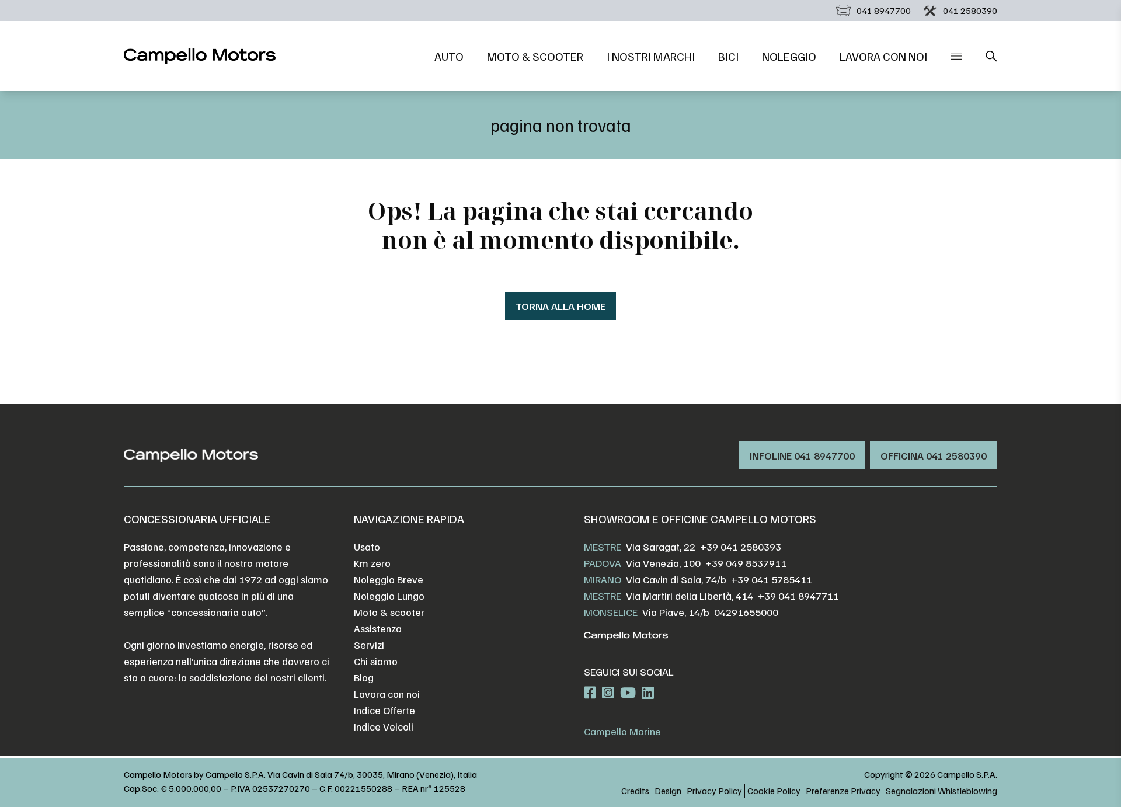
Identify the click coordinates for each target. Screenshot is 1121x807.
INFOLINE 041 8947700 (802, 455)
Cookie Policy (773, 790)
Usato (367, 546)
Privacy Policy (714, 790)
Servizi (369, 644)
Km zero (372, 562)
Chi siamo (376, 661)
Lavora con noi (883, 56)
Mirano (602, 579)
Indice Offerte (384, 710)
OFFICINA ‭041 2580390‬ (933, 455)
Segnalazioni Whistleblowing (941, 790)
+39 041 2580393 (740, 546)
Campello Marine (622, 731)
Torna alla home (560, 306)
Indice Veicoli (383, 726)
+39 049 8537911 (745, 562)
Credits (635, 790)
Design (668, 790)
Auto (449, 56)
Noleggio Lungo (389, 595)
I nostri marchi (651, 56)
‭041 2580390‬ (970, 10)
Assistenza (378, 628)
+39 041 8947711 (798, 595)
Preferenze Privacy (843, 790)
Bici (728, 56)
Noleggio (789, 56)
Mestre (602, 546)
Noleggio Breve (388, 579)
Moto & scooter (535, 56)
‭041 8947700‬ (884, 10)
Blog (364, 677)
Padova (602, 562)
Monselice (611, 612)
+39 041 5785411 (771, 579)
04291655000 (746, 612)
